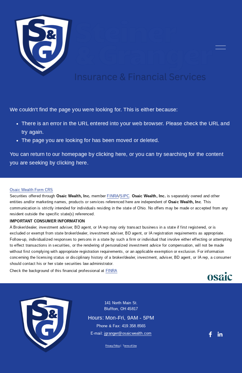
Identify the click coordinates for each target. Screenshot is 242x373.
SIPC (124, 196)
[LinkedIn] (220, 334)
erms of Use (130, 346)
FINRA (113, 196)
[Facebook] (210, 334)
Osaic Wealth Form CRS (31, 190)
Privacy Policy (112, 346)
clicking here (111, 154)
